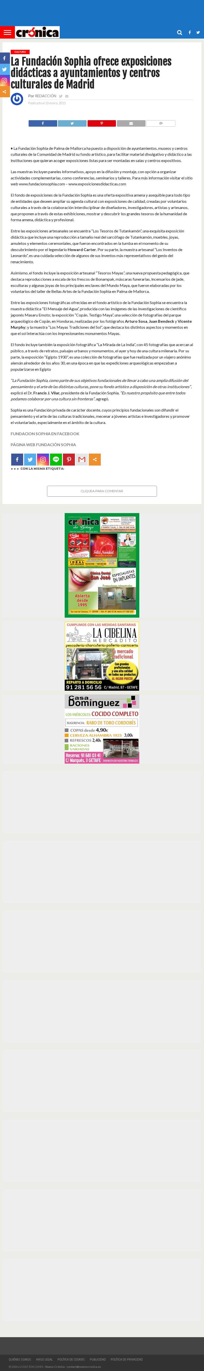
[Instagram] (43, 460)
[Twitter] (30, 460)
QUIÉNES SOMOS (20, 1359)
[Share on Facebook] (43, 122)
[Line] (56, 460)
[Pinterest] (69, 460)
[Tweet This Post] (72, 122)
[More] (95, 460)
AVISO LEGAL (44, 1359)
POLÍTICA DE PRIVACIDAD (127, 1359)
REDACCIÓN (45, 96)
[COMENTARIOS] (160, 122)
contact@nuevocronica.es (84, 1366)
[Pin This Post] (101, 122)
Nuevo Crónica (55, 1366)
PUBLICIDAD (98, 1359)
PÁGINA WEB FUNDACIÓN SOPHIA (43, 444)
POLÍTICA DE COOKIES (71, 1359)
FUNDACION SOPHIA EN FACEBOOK (45, 433)
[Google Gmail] (82, 460)
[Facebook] (17, 460)
